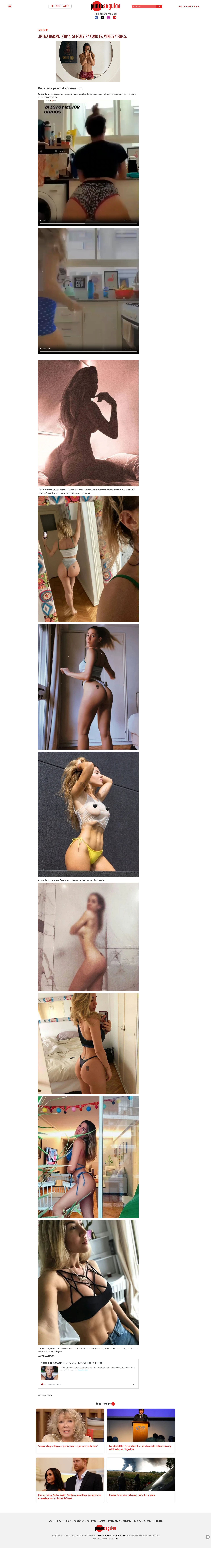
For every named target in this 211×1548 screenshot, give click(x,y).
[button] (10, 6)
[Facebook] (96, 17)
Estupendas (43, 30)
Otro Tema (127, 1521)
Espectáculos (79, 1521)
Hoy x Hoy (137, 1521)
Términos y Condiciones (104, 1536)
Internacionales (114, 1521)
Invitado (102, 1521)
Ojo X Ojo (147, 1521)
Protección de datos (119, 1536)
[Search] (159, 6)
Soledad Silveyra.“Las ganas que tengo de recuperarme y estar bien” (68, 1446)
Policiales (67, 1521)
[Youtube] (114, 17)
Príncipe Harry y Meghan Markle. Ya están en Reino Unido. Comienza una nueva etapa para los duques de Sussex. (69, 1497)
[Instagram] (108, 17)
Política (58, 1521)
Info (50, 1521)
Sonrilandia (158, 1521)
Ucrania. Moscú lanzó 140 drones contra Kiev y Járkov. (132, 1495)
